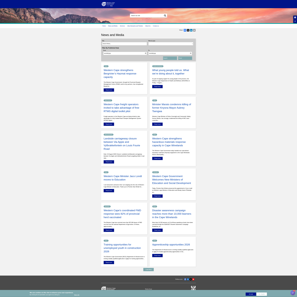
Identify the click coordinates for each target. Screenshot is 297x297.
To (149, 50)
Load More (148, 269)
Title (103, 40)
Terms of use (148, 289)
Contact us (156, 26)
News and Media (112, 26)
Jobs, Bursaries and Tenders (135, 26)
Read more (109, 90)
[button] (165, 16)
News (106, 66)
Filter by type (151, 40)
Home (104, 26)
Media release (108, 100)
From (104, 50)
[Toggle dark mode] (295, 17)
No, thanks (262, 294)
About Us (147, 26)
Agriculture (107, 206)
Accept (251, 294)
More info (76, 295)
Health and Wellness (157, 66)
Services (122, 26)
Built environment (108, 134)
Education (155, 172)
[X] (188, 30)
